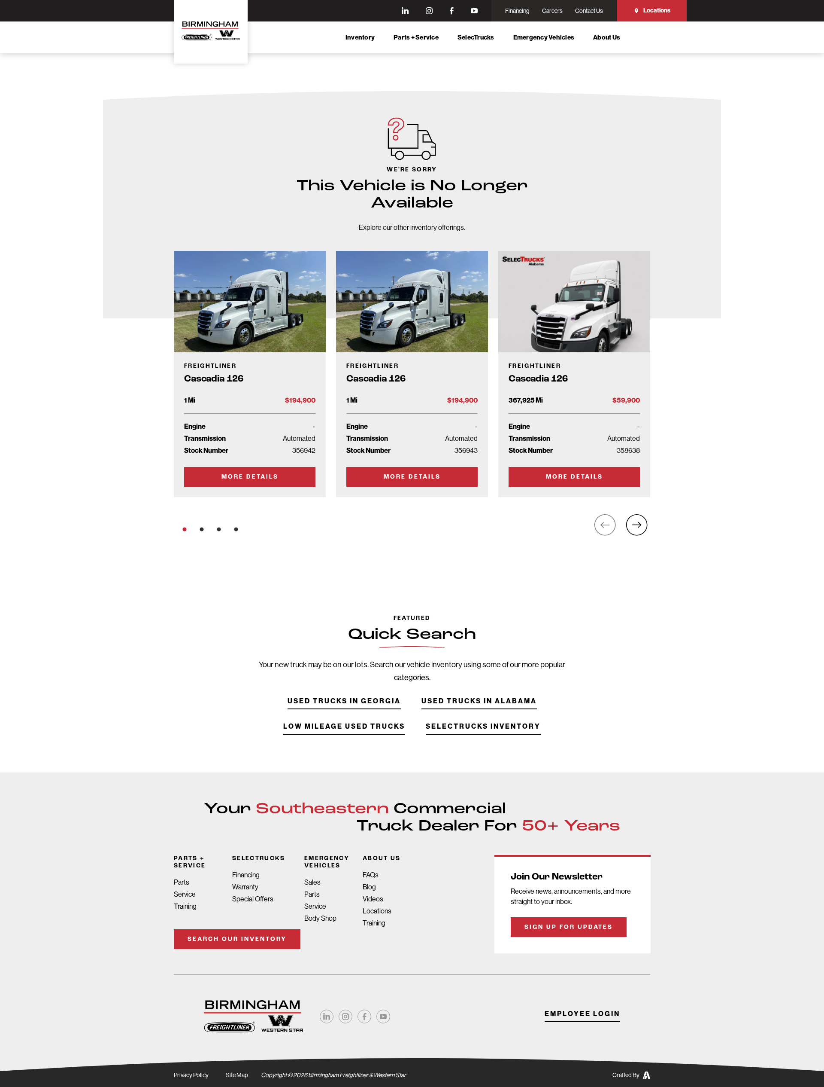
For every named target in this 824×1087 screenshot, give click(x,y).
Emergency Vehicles (544, 37)
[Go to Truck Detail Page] (250, 374)
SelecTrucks (475, 37)
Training (185, 906)
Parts (181, 882)
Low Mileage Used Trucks (344, 726)
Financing (246, 875)
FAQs (371, 875)
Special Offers (252, 899)
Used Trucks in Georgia (344, 701)
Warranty (245, 887)
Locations (656, 10)
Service (185, 894)
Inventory (360, 37)
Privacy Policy (191, 1075)
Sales (312, 882)
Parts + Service (416, 37)
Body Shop (320, 918)
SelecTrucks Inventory (483, 726)
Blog (369, 887)
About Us (606, 37)
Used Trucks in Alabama (479, 701)
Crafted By (625, 1075)
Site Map (237, 1075)
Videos (373, 899)
